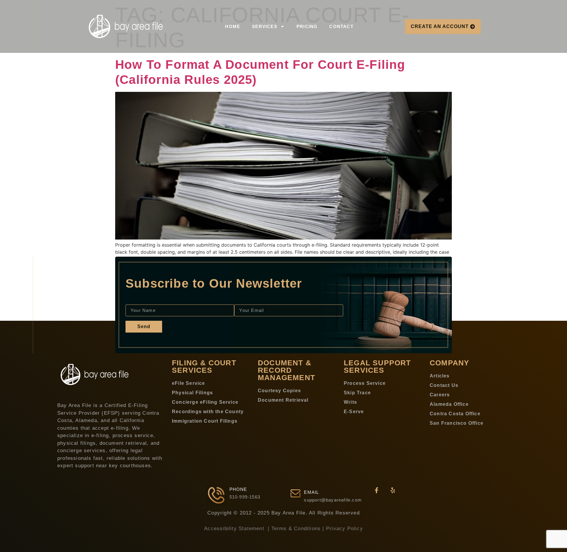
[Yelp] (393, 490)
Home (232, 26)
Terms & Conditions (296, 528)
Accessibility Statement (235, 528)
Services (264, 26)
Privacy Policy (344, 528)
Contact (341, 26)
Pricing (306, 26)
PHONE (238, 489)
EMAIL (311, 492)
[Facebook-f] (376, 490)
